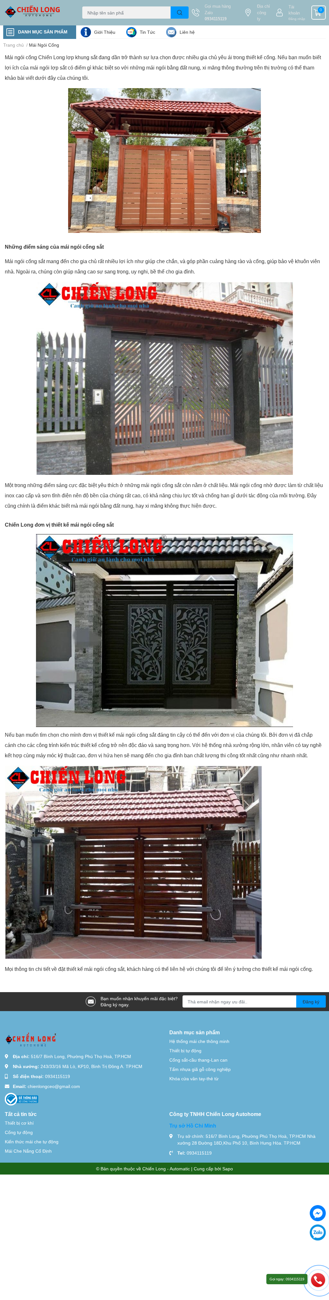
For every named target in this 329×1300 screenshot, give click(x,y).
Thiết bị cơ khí (19, 1123)
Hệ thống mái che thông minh (199, 1041)
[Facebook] (318, 1213)
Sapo (227, 1168)
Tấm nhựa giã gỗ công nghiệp (200, 1069)
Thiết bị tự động (185, 1050)
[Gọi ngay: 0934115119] (318, 1280)
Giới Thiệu (104, 32)
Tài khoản (294, 10)
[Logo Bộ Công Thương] (21, 1098)
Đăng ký (311, 1001)
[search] (180, 12)
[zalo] (318, 1232)
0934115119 (216, 18)
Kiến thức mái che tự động (31, 1141)
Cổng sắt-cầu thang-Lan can (198, 1060)
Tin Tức (147, 32)
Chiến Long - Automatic (166, 1168)
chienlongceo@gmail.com (54, 1086)
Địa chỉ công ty (263, 12)
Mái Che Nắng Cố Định (28, 1151)
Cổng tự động (19, 1132)
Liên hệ (187, 32)
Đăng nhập (297, 19)
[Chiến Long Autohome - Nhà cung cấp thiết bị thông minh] (41, 12)
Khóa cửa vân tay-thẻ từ (193, 1078)
